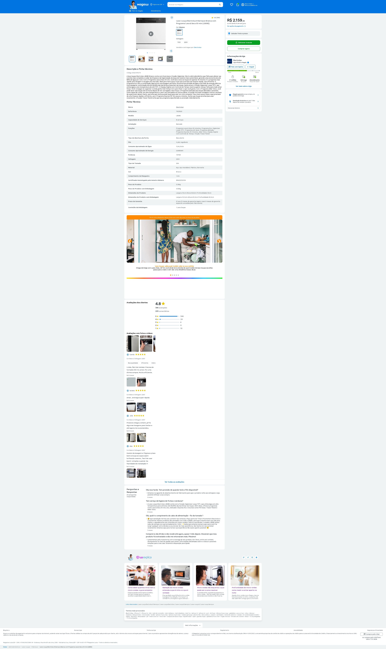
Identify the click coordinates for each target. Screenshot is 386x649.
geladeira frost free (213, 616)
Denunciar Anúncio (234, 108)
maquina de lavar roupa (174, 616)
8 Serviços (35, 647)
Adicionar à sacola (245, 42)
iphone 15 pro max (174, 615)
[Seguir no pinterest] (256, 557)
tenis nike (163, 616)
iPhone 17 (137, 613)
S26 (150, 613)
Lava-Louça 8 (195, 604)
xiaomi (213, 615)
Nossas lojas (78, 630)
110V (179, 42)
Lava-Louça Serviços (207, 604)
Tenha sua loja (151, 630)
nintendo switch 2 (230, 615)
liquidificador (187, 616)
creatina (128, 615)
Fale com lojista (237, 67)
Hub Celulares (169, 613)
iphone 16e (197, 615)
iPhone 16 (145, 613)
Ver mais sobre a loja (244, 86)
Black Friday (129, 613)
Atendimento (156, 11)
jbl (147, 616)
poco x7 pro (240, 613)
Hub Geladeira (179, 613)
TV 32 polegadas (132, 618)
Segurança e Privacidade (375, 630)
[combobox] (195, 4)
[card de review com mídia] (133, 343)
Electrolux (180, 107)
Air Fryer (212, 613)
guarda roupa (201, 616)
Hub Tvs (187, 613)
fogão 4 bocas (225, 616)
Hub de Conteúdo (158, 613)
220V (186, 42)
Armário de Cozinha (237, 616)
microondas (146, 615)
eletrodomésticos (14, 647)
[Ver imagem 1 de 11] (151, 34)
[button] (220, 4)
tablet (128, 616)
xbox (246, 613)
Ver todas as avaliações (174, 482)
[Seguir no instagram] (252, 557)
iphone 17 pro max (162, 615)
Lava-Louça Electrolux (167, 604)
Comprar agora (243, 49)
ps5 (207, 613)
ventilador (220, 615)
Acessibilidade (298, 630)
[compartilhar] (171, 51)
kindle (153, 615)
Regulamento (224, 630)
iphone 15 (195, 613)
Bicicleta (134, 616)
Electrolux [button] (197, 47)
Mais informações (191, 625)
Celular (239, 615)
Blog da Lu (6, 630)
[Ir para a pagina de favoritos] (231, 4)
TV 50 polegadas (255, 616)
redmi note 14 (153, 616)
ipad (194, 616)
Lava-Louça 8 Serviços (183, 604)
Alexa (246, 616)
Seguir (251, 67)
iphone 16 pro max (222, 613)
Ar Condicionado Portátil (250, 615)
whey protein (137, 615)
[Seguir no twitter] (243, 557)
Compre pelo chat (373, 634)
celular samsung (187, 615)
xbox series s (206, 615)
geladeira (232, 613)
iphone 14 (202, 613)
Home (5, 647)
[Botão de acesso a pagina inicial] (138, 4)
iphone (252, 613)
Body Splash (141, 616)
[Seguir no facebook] (248, 557)
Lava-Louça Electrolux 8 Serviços (148, 604)
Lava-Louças (26, 647)
